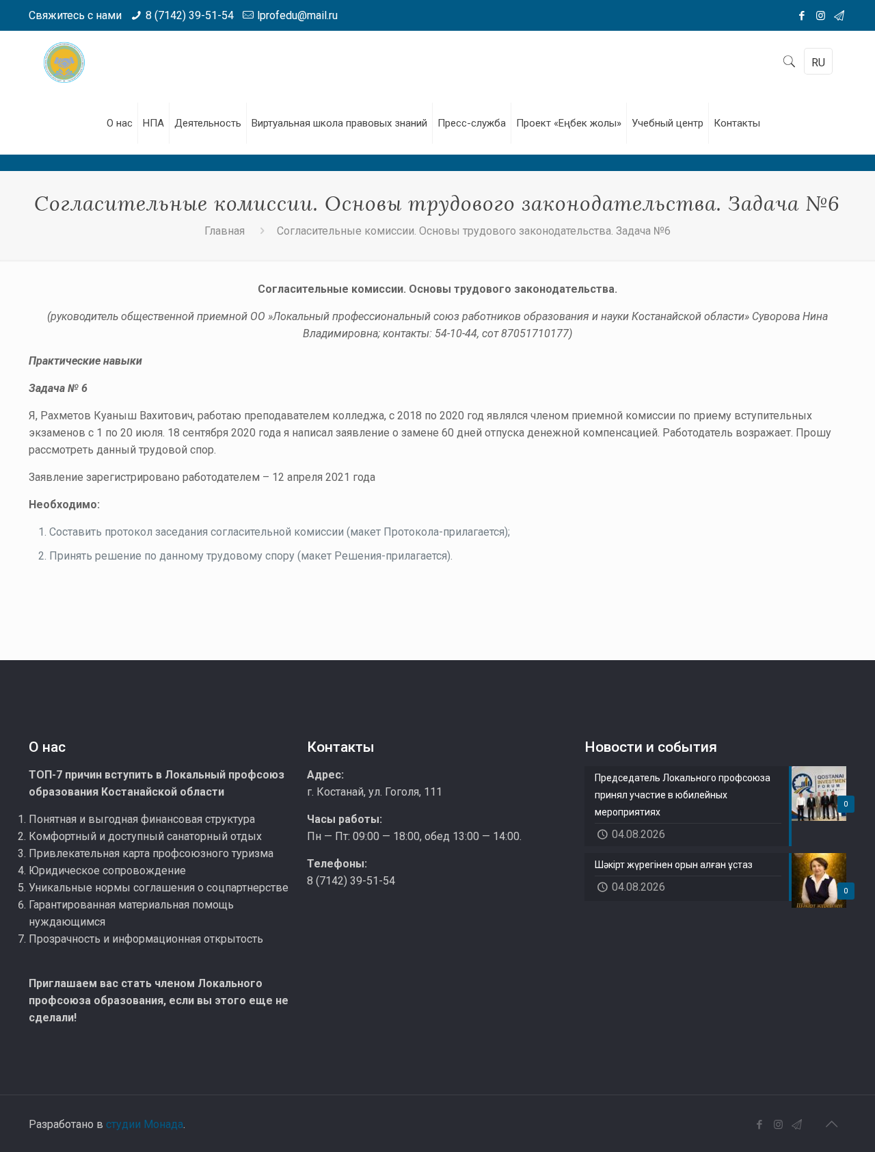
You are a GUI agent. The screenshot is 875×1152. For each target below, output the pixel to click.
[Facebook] (802, 16)
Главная (224, 230)
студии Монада (144, 1124)
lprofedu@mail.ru (297, 15)
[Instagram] (820, 16)
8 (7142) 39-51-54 (190, 15)
